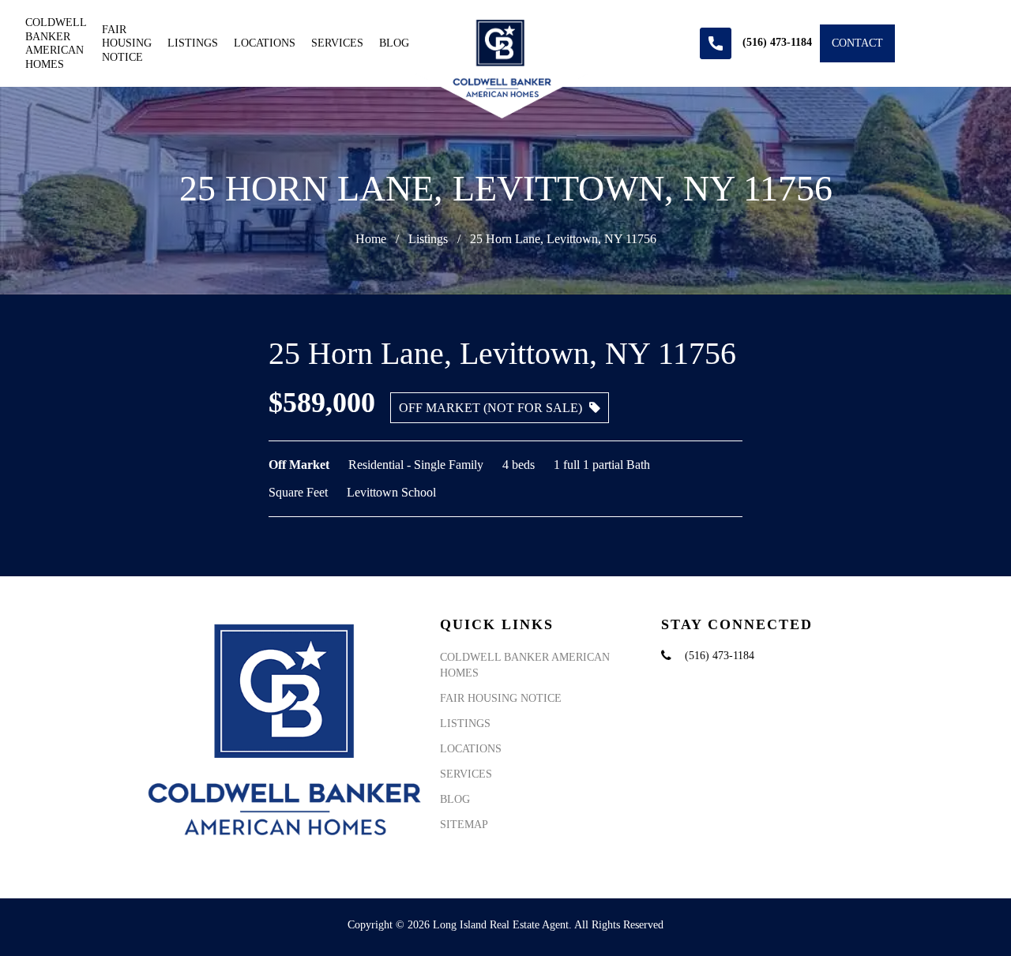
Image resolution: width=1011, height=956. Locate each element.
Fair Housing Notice (127, 43)
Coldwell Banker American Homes (55, 43)
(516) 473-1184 (719, 656)
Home (370, 239)
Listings (192, 43)
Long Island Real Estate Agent (501, 925)
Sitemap (464, 824)
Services (337, 43)
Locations (264, 43)
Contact (857, 43)
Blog (394, 43)
